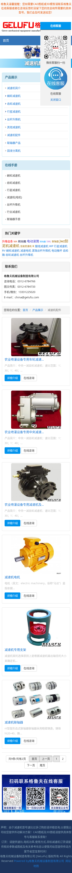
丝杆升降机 (14, 119)
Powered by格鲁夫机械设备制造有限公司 (39, 861)
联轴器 (55, 241)
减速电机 (25, 250)
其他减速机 (14, 127)
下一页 (31, 765)
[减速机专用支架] (36, 627)
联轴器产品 (14, 143)
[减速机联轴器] (36, 700)
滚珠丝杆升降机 (41, 250)
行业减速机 (13, 212)
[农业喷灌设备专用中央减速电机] (36, 410)
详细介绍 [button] (12, 378)
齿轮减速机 (14, 103)
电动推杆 (56, 250)
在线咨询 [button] (29, 378)
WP (51, 246)
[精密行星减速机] (36, 52)
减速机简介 (14, 88)
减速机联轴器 (14, 722)
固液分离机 (14, 150)
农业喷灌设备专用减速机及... (24, 504)
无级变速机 (26, 246)
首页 (6, 40)
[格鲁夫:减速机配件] (28, 26)
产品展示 (37, 310)
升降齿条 (7, 241)
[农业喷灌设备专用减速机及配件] (36, 482)
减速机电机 (12, 577)
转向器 (43, 241)
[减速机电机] (36, 555)
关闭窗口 (55, 99)
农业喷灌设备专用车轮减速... (24, 359)
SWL (48, 241)
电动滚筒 (33, 241)
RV (3, 250)
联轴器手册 (13, 219)
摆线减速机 (41, 246)
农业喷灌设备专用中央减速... (24, 432)
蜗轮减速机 (14, 96)
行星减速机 (14, 111)
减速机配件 (14, 135)
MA (15, 241)
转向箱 (22, 241)
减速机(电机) (14, 197)
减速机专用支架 (15, 650)
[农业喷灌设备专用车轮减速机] (36, 337)
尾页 (42, 765)
